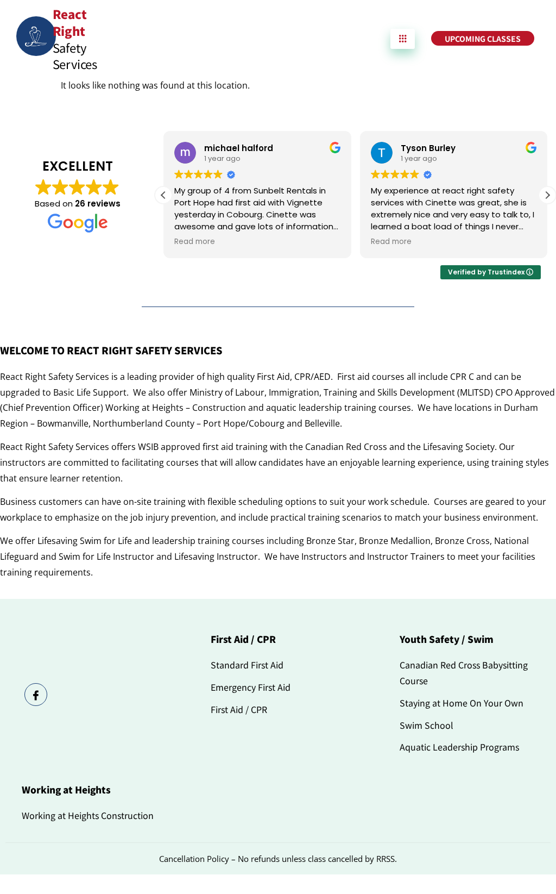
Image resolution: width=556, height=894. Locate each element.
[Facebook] (35, 694)
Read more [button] (194, 242)
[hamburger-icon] (402, 39)
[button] (547, 195)
